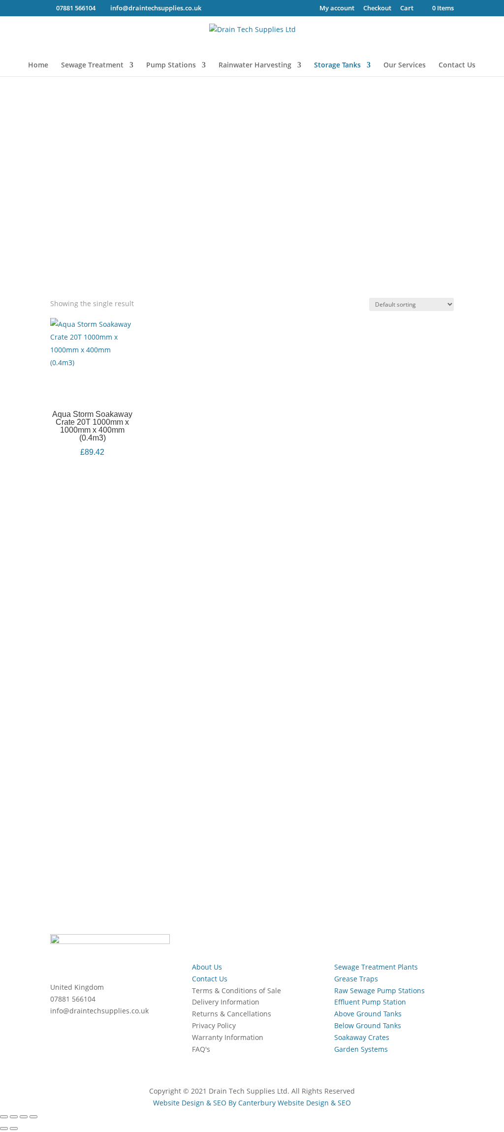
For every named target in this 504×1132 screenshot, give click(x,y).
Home (38, 65)
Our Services (404, 65)
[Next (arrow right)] (14, 1128)
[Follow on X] (78, 765)
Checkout (377, 8)
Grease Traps (356, 978)
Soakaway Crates (361, 1037)
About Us (207, 967)
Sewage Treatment (92, 65)
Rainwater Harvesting (255, 65)
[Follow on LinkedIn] (117, 765)
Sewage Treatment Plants (376, 967)
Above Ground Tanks (368, 1013)
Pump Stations (171, 65)
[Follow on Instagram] (97, 765)
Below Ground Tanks (367, 1025)
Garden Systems (361, 1049)
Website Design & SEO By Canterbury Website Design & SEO (252, 1102)
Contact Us (457, 65)
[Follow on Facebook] (58, 765)
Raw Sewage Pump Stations (379, 990)
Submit (422, 840)
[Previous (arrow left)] (4, 1128)
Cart (406, 8)
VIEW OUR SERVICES (428, 561)
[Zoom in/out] (4, 1116)
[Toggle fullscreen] (14, 1116)
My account (336, 8)
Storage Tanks (337, 65)
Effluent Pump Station (370, 1001)
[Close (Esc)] (33, 1116)
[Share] (24, 1116)
